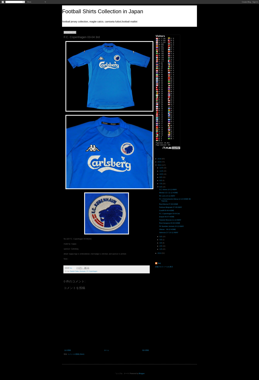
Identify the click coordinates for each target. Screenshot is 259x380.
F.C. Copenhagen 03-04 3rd (169, 214)
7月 (160, 184)
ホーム (106, 350)
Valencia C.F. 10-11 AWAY (168, 233)
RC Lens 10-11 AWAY (167, 196)
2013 (160, 253)
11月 (161, 171)
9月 (160, 177)
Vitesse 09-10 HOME (167, 229)
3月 (160, 243)
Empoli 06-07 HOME (166, 217)
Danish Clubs (74, 271)
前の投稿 (145, 350)
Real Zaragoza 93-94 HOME (169, 223)
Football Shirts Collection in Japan (102, 11)
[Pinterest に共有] (88, 268)
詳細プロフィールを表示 (164, 267)
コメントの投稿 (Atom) (76, 354)
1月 (160, 249)
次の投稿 (67, 350)
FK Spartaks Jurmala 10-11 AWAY (171, 226)
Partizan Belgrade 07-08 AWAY (170, 207)
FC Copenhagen (91, 271)
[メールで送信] (77, 268)
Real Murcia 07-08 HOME (168, 204)
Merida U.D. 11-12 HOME (168, 193)
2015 (160, 162)
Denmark (83, 271)
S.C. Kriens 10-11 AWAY (168, 190)
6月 (160, 187)
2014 (160, 165)
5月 (160, 237)
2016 (160, 159)
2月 (160, 246)
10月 (161, 174)
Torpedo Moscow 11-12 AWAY (170, 220)
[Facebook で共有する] (85, 268)
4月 (160, 240)
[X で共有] (83, 268)
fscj (159, 263)
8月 (160, 180)
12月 (161, 168)
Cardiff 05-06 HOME (166, 210)
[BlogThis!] (80, 268)
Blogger (141, 373)
